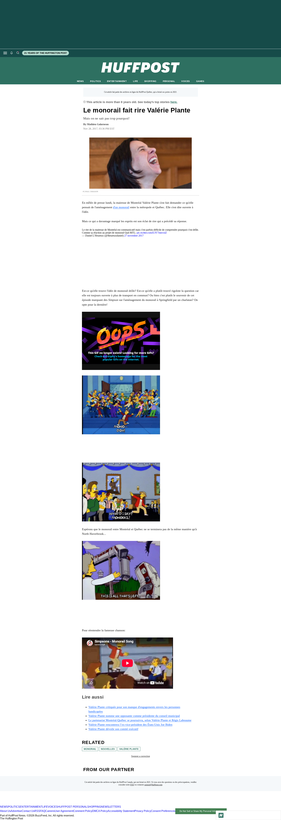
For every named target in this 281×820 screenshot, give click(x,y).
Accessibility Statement (121, 811)
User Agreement (63, 811)
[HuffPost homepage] (42, 803)
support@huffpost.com (153, 785)
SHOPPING (150, 81)
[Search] (18, 53)
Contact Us (28, 811)
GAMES (200, 81)
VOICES (185, 81)
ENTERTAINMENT (117, 81)
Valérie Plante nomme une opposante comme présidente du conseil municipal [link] (134, 715)
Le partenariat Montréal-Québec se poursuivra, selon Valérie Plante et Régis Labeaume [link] (139, 720)
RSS (37, 811)
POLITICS (95, 81)
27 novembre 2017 (134, 235)
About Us (5, 811)
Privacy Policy (142, 811)
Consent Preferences (163, 811)
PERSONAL (169, 81)
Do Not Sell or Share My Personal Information (201, 811)
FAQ (132, 785)
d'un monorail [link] (121, 207)
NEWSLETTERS (111, 806)
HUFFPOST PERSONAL (72, 806)
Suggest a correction (140, 756)
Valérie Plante (129, 749)
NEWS (80, 81)
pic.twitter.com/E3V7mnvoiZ (152, 232)
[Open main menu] (5, 53)
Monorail (90, 749)
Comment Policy (82, 811)
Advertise (16, 811)
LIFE (135, 81)
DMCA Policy (100, 811)
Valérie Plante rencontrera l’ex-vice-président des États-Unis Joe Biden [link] (130, 724)
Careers (49, 811)
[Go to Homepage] (221, 815)
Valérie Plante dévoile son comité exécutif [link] (113, 729)
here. (173, 102)
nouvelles (108, 749)
